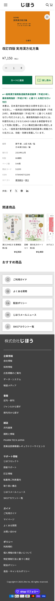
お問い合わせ (10, 531)
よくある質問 (20, 291)
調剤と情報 (9, 433)
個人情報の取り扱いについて (18, 552)
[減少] (6, 68)
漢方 (27, 180)
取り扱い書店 (10, 485)
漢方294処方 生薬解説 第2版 (12, 246)
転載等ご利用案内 (12, 479)
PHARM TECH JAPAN (14, 440)
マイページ (9, 519)
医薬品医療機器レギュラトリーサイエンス (24, 446)
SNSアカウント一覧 (23, 326)
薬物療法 (19, 180)
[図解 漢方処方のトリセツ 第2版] (34, 227)
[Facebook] (11, 191)
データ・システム (12, 379)
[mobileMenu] (5, 5)
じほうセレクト (11, 461)
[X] (16, 191)
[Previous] (4, 233)
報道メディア (10, 385)
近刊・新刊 (9, 400)
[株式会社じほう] (27, 5)
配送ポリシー (20, 303)
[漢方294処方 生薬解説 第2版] (12, 227)
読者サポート (10, 467)
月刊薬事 (8, 427)
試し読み (46, 80)
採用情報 (8, 366)
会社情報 (8, 360)
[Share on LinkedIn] (27, 191)
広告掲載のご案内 (12, 372)
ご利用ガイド (20, 279)
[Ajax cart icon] (51, 4)
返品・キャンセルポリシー (17, 571)
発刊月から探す (11, 412)
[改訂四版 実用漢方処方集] (47, 17)
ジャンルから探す (12, 406)
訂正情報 (8, 473)
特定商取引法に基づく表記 (17, 558)
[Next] (50, 233)
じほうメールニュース (24, 314)
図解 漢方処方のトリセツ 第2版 (33, 246)
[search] (47, 4)
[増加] (21, 68)
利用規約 (8, 546)
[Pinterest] (22, 191)
